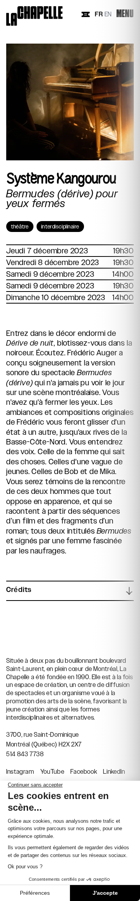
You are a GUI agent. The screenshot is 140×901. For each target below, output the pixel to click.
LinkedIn (114, 771)
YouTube (52, 771)
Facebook (83, 771)
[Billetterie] (85, 14)
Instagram (20, 771)
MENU (125, 14)
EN (108, 14)
